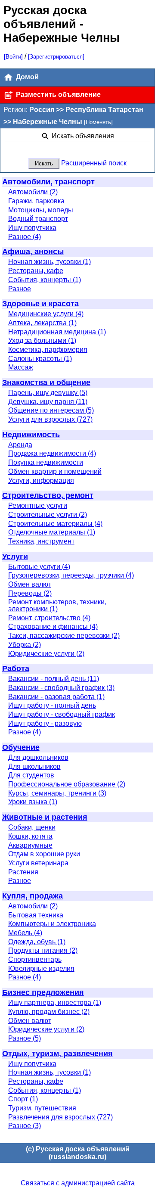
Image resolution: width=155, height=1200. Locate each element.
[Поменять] (98, 122)
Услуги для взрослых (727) (50, 419)
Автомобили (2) (33, 192)
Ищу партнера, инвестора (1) (54, 1002)
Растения (23, 872)
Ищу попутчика (32, 227)
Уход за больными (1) (42, 340)
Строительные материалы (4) (55, 523)
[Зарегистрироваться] (56, 56)
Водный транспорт (38, 218)
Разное (19, 288)
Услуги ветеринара (38, 863)
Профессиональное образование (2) (66, 784)
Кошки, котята (30, 836)
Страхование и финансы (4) (53, 626)
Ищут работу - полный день (52, 705)
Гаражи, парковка (36, 201)
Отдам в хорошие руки (44, 854)
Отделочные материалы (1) (51, 532)
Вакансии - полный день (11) (53, 678)
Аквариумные (30, 845)
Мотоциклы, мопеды (40, 210)
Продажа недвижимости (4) (52, 453)
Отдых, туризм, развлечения (57, 1053)
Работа (15, 668)
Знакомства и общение (46, 382)
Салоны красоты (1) (40, 358)
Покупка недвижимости (45, 462)
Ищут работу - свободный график (61, 714)
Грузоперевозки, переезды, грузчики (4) (71, 575)
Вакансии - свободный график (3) (61, 687)
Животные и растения (44, 817)
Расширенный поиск (94, 163)
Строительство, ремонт (47, 495)
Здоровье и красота (40, 303)
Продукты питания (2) (43, 950)
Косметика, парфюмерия (47, 349)
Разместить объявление (57, 94)
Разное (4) (24, 236)
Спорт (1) (23, 1099)
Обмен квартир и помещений (55, 471)
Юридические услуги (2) (46, 653)
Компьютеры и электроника (52, 923)
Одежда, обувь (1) (36, 941)
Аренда (20, 444)
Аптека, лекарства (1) (42, 322)
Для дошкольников (38, 757)
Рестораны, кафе (35, 270)
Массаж (20, 367)
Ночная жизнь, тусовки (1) (49, 261)
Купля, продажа (32, 896)
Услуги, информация (41, 480)
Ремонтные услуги (37, 505)
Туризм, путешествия (42, 1108)
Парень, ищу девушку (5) (47, 392)
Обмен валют (29, 584)
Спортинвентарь (35, 959)
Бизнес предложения (43, 992)
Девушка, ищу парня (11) (47, 401)
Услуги (15, 556)
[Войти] (13, 56)
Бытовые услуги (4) (39, 566)
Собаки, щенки (32, 827)
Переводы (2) (30, 593)
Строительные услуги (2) (47, 514)
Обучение (21, 747)
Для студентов (31, 775)
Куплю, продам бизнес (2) (49, 1011)
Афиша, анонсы (33, 251)
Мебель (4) (25, 932)
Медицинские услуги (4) (46, 313)
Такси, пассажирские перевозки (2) (64, 635)
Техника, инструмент (41, 541)
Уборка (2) (24, 644)
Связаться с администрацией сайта (78, 1183)
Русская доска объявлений (45, 17)
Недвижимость (31, 434)
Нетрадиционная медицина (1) (57, 332)
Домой (26, 77)
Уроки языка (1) (32, 801)
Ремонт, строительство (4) (49, 618)
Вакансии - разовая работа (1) (56, 696)
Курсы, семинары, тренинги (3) (57, 793)
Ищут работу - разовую (45, 723)
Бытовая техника (35, 915)
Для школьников (34, 766)
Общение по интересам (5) (51, 410)
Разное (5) (24, 1038)
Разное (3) (24, 1125)
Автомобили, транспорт (48, 181)
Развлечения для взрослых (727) (60, 1117)
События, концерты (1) (44, 279)
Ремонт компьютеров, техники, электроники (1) (57, 605)
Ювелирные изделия (41, 968)
